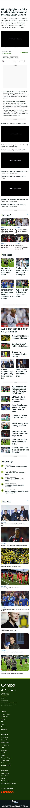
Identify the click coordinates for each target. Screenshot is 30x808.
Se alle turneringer (6, 765)
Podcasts (3, 727)
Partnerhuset (8, 704)
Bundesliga (4, 750)
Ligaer (2, 724)
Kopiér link (25, 52)
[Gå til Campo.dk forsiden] (8, 687)
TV (2, 721)
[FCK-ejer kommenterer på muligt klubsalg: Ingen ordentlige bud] (7, 363)
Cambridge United (20, 61)
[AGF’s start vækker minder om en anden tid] (15, 317)
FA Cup (6, 57)
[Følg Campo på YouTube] (12, 690)
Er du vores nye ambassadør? (8, 783)
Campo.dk (3, 693)
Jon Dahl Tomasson (9, 61)
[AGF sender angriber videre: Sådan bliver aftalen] (7, 262)
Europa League (5, 760)
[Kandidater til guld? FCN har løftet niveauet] (5, 346)
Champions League (6, 758)
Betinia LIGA (4, 740)
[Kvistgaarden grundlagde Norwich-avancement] (5, 354)
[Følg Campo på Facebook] (5, 690)
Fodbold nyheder (5, 714)
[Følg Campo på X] (15, 690)
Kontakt (3, 778)
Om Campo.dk (5, 773)
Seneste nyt (4, 716)
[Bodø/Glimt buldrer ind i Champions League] (5, 338)
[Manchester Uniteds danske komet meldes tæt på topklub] (5, 433)
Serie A (3, 752)
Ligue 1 (3, 755)
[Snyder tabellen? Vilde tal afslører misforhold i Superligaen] (22, 262)
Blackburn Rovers (14, 57)
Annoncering (4, 770)
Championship (5, 745)
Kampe (3, 719)
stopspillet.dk (5, 806)
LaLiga (2, 747)
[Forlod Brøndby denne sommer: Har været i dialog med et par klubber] (7, 284)
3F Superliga (4, 737)
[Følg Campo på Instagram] (2, 690)
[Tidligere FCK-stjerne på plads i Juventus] (5, 417)
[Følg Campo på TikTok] (9, 690)
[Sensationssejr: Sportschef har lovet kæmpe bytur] (22, 363)
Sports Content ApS (5, 694)
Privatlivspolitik (5, 781)
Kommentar (4, 729)
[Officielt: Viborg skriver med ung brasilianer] (5, 425)
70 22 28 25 (22, 805)
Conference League (6, 763)
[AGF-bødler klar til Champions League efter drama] (22, 284)
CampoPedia (4, 775)
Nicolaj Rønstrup (7, 53)
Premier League (5, 742)
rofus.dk (18, 806)
